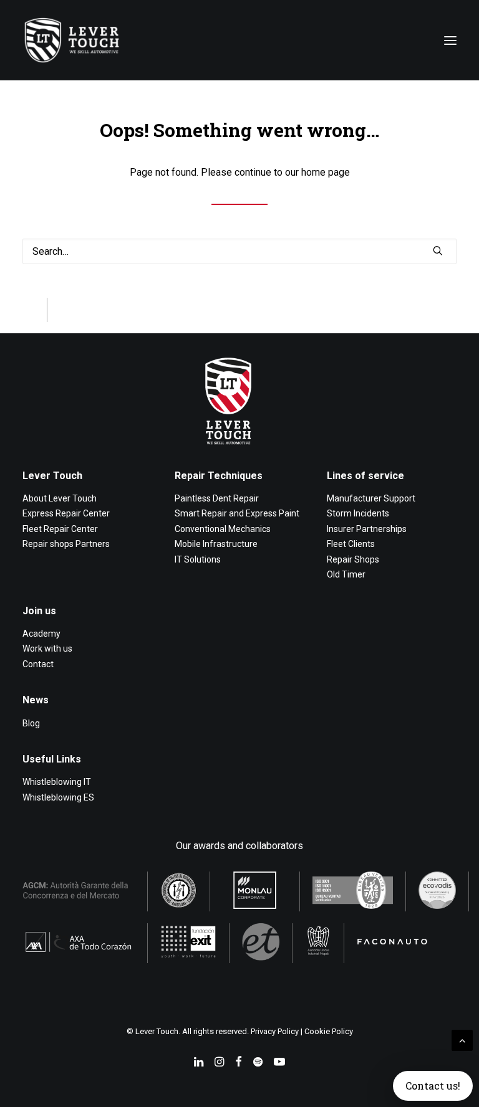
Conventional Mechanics (223, 529)
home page (325, 172)
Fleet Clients (351, 544)
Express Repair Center (66, 513)
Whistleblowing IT (56, 782)
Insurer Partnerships (367, 529)
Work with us (47, 648)
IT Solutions (198, 559)
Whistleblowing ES (58, 797)
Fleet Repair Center (60, 529)
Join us (39, 611)
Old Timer (346, 574)
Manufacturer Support (371, 498)
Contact (38, 664)
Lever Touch (52, 476)
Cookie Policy (328, 1031)
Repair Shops (353, 559)
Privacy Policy (275, 1031)
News (35, 700)
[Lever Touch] (71, 40)
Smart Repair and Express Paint (237, 513)
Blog (31, 723)
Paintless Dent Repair (217, 498)
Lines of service (365, 476)
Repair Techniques (219, 476)
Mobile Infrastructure (216, 544)
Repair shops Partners (66, 544)
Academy (41, 634)
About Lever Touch (59, 498)
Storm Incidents (358, 513)
